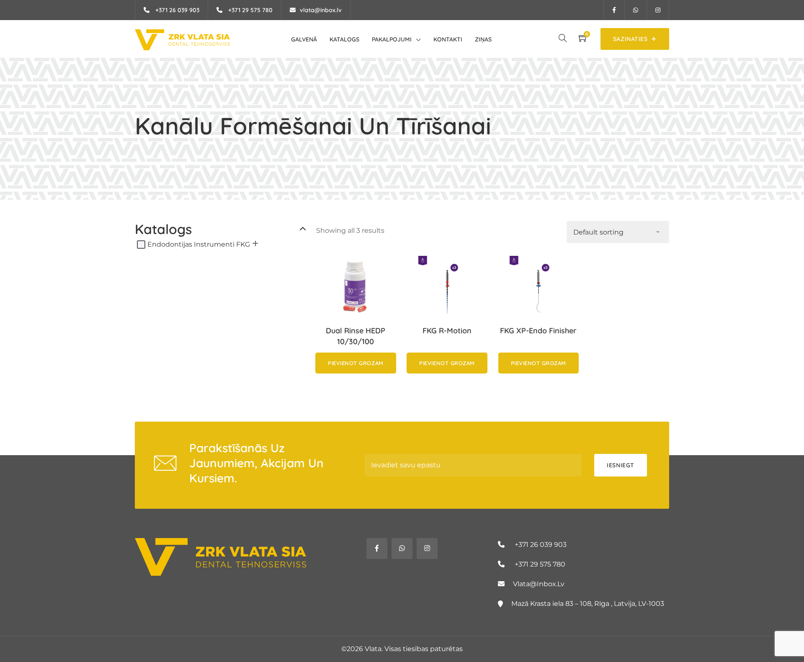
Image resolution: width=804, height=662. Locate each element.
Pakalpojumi (392, 39)
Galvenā (304, 39)
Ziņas (483, 39)
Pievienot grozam (355, 363)
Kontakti (447, 39)
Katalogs (344, 39)
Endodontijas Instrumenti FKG (198, 244)
